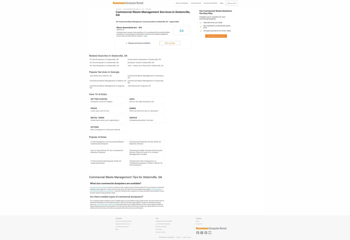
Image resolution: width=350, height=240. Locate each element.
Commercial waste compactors (106, 204)
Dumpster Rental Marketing (164, 221)
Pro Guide (159, 229)
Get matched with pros (216, 36)
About (197, 221)
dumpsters (157, 189)
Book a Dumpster (182, 3)
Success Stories (160, 232)
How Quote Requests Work (124, 221)
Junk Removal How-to (122, 226)
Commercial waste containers (99, 187)
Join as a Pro (231, 3)
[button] (197, 232)
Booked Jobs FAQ (161, 226)
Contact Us (199, 224)
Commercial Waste (210, 3)
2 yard (152, 189)
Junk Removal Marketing (163, 224)
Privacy (178, 237)
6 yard (105, 191)
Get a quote (170, 43)
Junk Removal (196, 3)
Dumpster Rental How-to (123, 224)
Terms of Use (187, 237)
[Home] (128, 3)
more (145, 36)
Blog (221, 3)
